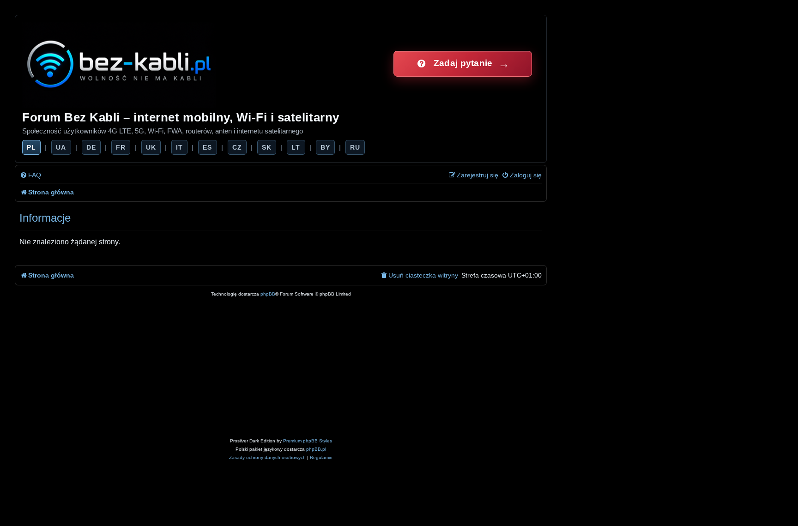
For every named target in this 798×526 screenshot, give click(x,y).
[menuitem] (30, 175)
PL (31, 147)
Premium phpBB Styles (307, 440)
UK (151, 147)
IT (179, 147)
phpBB (267, 293)
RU (355, 147)
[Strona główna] (120, 63)
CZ (237, 147)
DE (91, 147)
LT (295, 147)
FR (121, 147)
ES (207, 147)
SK (267, 147)
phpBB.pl (316, 449)
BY (325, 147)
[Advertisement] (280, 367)
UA (61, 147)
